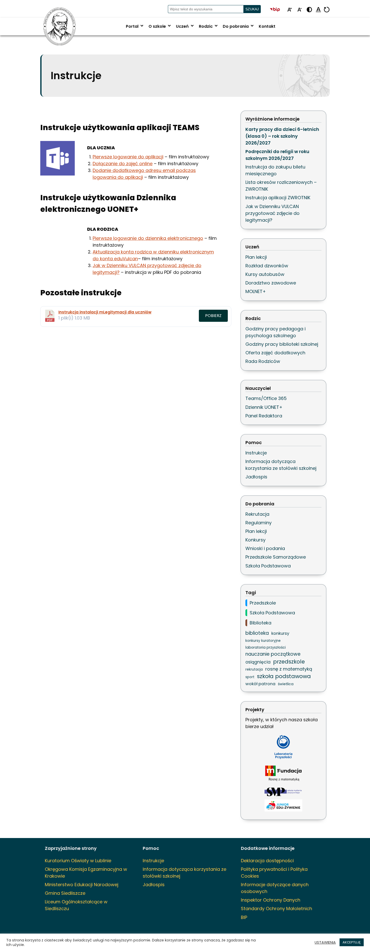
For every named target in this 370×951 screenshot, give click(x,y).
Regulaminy (258, 523)
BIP (244, 917)
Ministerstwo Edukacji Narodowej (81, 884)
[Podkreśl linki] (318, 10)
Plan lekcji (256, 257)
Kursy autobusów (264, 274)
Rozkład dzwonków (266, 266)
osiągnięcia (258, 662)
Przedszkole (263, 603)
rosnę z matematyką (288, 669)
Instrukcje (256, 453)
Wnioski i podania (265, 548)
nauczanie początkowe (273, 654)
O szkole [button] (160, 26)
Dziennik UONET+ (263, 407)
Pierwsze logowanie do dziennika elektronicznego (148, 238)
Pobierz (213, 316)
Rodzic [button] (209, 26)
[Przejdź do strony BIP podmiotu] (277, 10)
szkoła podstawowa (284, 676)
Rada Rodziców (262, 361)
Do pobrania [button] (239, 26)
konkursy (280, 633)
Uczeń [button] (185, 26)
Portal (135, 26)
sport (249, 677)
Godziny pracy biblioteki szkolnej (281, 344)
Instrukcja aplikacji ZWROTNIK (277, 197)
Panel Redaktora (263, 416)
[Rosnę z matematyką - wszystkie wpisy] (283, 773)
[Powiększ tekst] (289, 10)
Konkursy (255, 540)
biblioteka (257, 633)
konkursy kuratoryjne (263, 640)
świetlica (285, 683)
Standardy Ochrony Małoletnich (276, 908)
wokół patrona (260, 684)
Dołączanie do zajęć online (123, 163)
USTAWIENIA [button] (325, 942)
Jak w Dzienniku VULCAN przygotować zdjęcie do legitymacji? (272, 213)
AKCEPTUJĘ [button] (352, 942)
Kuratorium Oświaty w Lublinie (78, 860)
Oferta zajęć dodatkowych (275, 353)
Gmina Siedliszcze (65, 893)
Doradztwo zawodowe (270, 283)
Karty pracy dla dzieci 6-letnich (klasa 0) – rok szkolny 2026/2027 (282, 136)
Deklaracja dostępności (267, 860)
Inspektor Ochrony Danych (270, 900)
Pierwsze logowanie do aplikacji (128, 157)
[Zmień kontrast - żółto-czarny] (309, 10)
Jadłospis (256, 477)
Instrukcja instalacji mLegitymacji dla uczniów (105, 312)
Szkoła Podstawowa (268, 566)
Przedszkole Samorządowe (275, 557)
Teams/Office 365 (266, 398)
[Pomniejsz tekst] (299, 10)
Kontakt (267, 26)
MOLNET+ (255, 291)
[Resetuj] (326, 10)
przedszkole (289, 661)
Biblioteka (260, 623)
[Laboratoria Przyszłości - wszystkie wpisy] (283, 747)
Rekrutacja (257, 514)
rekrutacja (254, 669)
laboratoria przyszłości (265, 647)
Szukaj (252, 9)
